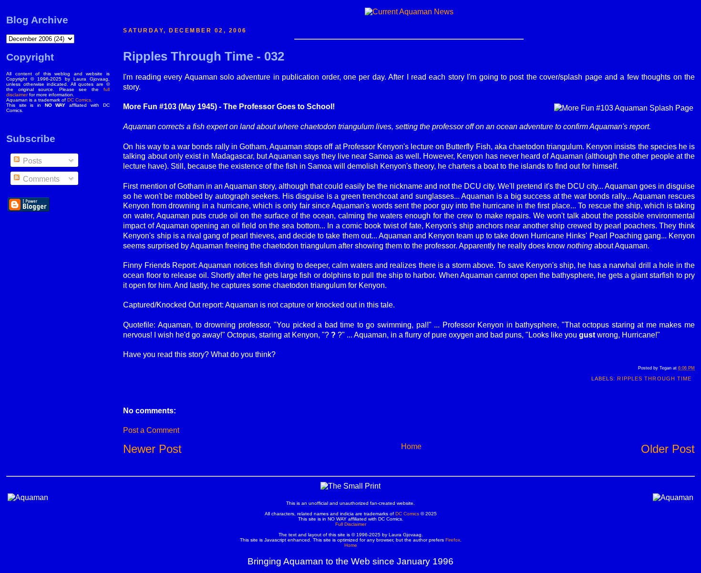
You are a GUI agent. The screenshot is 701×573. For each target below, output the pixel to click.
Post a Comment (151, 430)
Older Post (668, 448)
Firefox (452, 539)
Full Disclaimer (350, 524)
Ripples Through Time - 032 (203, 56)
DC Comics (79, 99)
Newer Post (152, 448)
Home (411, 446)
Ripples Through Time (654, 378)
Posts (31, 161)
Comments (40, 179)
